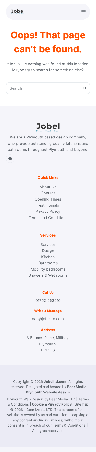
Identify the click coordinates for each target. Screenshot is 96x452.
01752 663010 (48, 300)
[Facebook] (10, 158)
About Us (48, 186)
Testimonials (48, 205)
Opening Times (48, 199)
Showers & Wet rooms (47, 275)
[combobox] (42, 88)
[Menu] (83, 12)
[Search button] (84, 88)
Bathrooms (48, 263)
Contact (48, 193)
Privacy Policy (47, 211)
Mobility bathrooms (48, 269)
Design (48, 250)
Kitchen (48, 256)
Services (48, 244)
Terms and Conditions (48, 217)
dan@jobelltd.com (48, 318)
